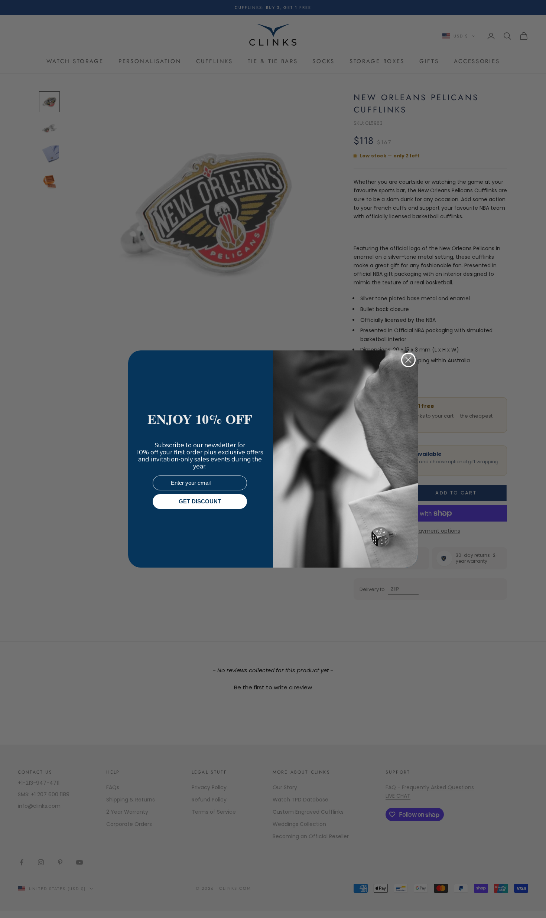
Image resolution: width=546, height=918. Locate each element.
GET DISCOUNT (200, 502)
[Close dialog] (408, 359)
